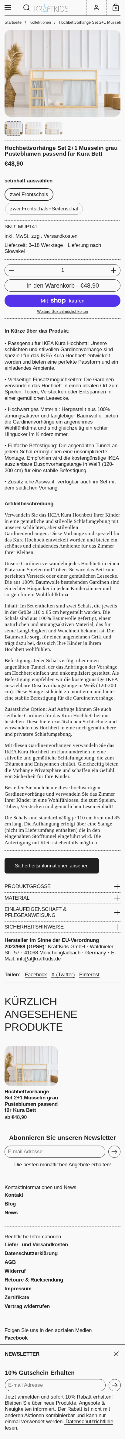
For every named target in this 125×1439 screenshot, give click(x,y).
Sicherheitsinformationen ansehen (52, 865)
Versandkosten (60, 236)
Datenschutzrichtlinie (88, 1421)
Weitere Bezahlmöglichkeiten (62, 311)
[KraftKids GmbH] (62, 8)
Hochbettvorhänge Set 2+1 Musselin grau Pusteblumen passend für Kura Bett (31, 1083)
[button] (26, 7)
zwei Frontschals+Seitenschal (44, 209)
